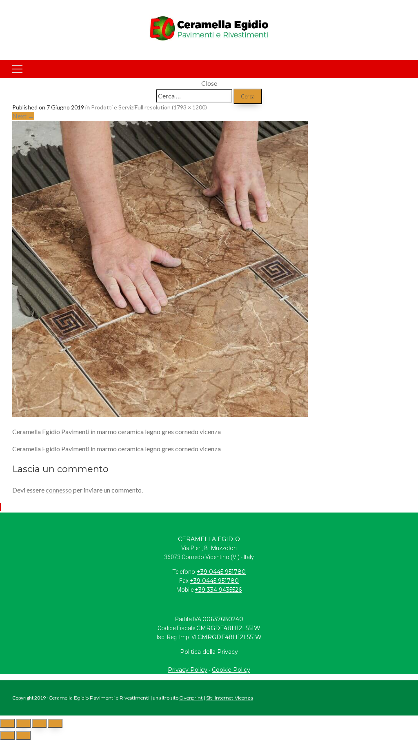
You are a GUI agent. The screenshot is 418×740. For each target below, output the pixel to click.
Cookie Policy (231, 669)
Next (23, 116)
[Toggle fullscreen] (39, 723)
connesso (59, 490)
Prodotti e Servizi (113, 107)
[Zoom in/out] (55, 723)
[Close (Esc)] (7, 723)
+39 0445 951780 (221, 571)
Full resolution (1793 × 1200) (171, 107)
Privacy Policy (187, 669)
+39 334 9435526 (218, 589)
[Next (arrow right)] (23, 735)
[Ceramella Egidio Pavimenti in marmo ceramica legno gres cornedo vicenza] (160, 414)
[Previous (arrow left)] (7, 735)
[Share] (23, 723)
